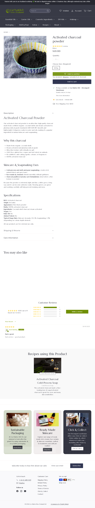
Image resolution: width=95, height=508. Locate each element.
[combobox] (40, 11)
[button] (57, 46)
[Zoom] (25, 57)
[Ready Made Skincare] (47, 419)
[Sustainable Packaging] (17, 419)
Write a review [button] (77, 312)
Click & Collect (77, 448)
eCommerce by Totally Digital (59, 504)
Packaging (10, 25)
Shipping (66, 77)
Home (6, 32)
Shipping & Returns (12, 230)
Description (9, 113)
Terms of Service (43, 488)
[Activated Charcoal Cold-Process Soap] (47, 365)
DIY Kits (61, 19)
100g (56, 68)
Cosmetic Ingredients (44, 19)
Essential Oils (11, 19)
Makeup (73, 19)
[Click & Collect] (77, 419)
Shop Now (47, 449)
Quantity (56, 56)
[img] (9, 327)
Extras (35, 25)
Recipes (46, 25)
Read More (17, 447)
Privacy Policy (42, 486)
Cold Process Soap (47, 373)
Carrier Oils (26, 19)
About (56, 25)
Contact (40, 494)
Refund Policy (42, 483)
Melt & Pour (24, 25)
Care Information (11, 238)
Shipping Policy (43, 480)
